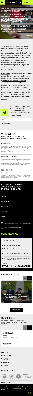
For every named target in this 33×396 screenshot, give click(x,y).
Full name (3, 196)
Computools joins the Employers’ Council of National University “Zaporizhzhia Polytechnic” (15, 297)
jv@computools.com (7, 343)
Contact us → (27, 2)
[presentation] (25, 278)
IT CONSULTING (6, 143)
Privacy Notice (17, 223)
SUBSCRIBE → (6, 123)
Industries (6, 356)
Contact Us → (8, 370)
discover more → (16, 309)
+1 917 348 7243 (6, 344)
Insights (5, 366)
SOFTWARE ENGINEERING (9, 156)
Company (5, 362)
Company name (4, 206)
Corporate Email (5, 201)
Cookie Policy (16, 388)
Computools (5, 74)
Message (3, 216)
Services (5, 352)
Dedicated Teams (7, 170)
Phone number (4, 211)
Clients (4, 359)
